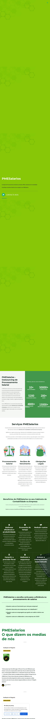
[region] (15, 710)
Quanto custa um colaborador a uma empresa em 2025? (23, 616)
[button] (25, 606)
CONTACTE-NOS (12, 195)
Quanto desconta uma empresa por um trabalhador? (22, 609)
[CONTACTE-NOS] (3, 194)
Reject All (16, 713)
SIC (5, 685)
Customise (7, 713)
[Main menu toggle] (47, 2)
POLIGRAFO (8, 684)
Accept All (23, 713)
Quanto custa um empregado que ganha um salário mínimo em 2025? (25, 613)
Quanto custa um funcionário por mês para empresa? (22, 606)
